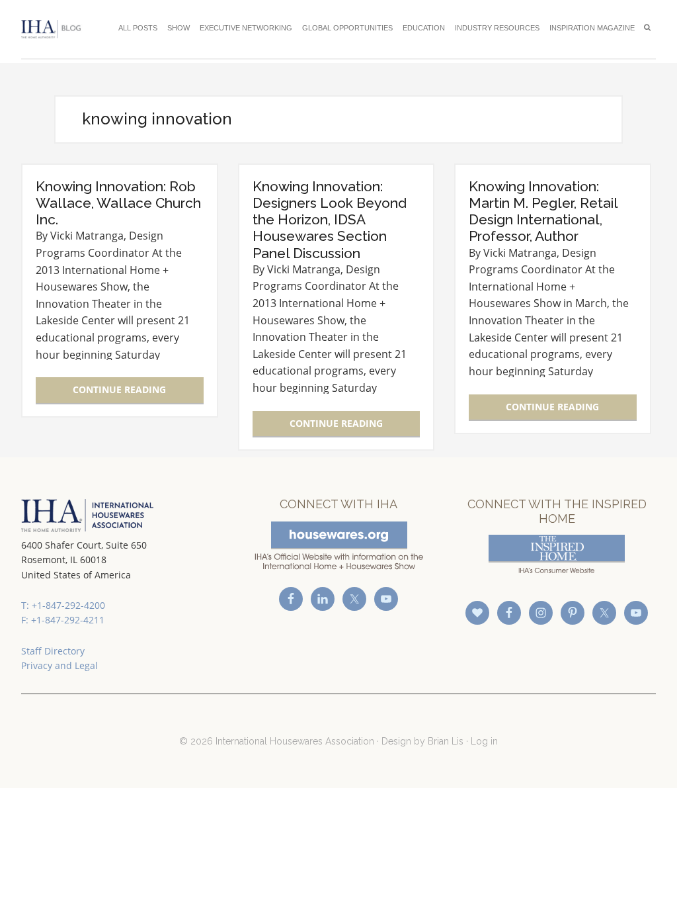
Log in (484, 741)
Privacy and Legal (59, 665)
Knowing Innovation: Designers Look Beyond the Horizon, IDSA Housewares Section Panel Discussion (330, 219)
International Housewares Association (54, 29)
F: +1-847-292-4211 (62, 619)
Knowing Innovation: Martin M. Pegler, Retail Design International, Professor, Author (543, 211)
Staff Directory (53, 651)
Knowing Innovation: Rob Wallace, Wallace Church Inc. (118, 203)
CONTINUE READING (119, 389)
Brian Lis (445, 741)
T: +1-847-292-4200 (63, 605)
